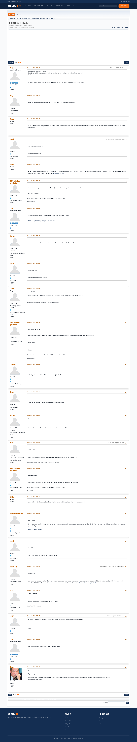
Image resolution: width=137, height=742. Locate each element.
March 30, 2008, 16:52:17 (33, 616)
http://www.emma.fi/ (58, 173)
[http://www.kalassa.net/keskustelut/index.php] (10, 381)
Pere (11, 442)
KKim (11, 590)
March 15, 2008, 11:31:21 (33, 139)
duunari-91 (13, 392)
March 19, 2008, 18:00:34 (33, 392)
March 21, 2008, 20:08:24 (33, 442)
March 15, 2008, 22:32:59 (33, 181)
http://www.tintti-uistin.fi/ (35, 530)
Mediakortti (102, 721)
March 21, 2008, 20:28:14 (33, 497)
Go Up (10, 694)
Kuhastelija (13, 566)
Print (126, 62)
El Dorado (13, 364)
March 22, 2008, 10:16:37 (33, 566)
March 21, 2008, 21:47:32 (33, 541)
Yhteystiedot (103, 718)
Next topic (124, 27)
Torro (12, 288)
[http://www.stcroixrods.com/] (10, 87)
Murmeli (12, 236)
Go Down (11, 62)
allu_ (11, 95)
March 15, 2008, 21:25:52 (33, 164)
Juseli (12, 139)
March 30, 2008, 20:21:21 (33, 667)
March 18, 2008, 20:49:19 (33, 288)
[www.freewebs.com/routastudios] (10, 531)
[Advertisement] (68, 45)
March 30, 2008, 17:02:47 (33, 639)
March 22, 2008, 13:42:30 (33, 590)
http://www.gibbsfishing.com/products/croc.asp (41, 221)
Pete (11, 68)
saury (12, 616)
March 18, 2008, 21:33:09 (33, 322)
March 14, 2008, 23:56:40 (33, 95)
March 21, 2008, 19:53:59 (33, 415)
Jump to (105, 703)
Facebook (70, 6)
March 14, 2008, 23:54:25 (33, 68)
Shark (12, 667)
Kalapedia (49, 6)
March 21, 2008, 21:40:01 (33, 513)
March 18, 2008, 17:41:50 (33, 236)
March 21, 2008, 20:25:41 (33, 468)
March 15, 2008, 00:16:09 (33, 119)
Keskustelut (38, 6)
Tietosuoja (102, 724)
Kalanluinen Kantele (16, 513)
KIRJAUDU (124, 6)
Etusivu (28, 6)
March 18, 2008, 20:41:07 (33, 263)
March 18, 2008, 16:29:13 (33, 208)
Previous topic (115, 27)
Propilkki (59, 6)
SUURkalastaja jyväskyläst (15, 182)
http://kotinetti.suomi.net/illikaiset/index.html (89, 583)
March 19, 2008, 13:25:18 (33, 364)
